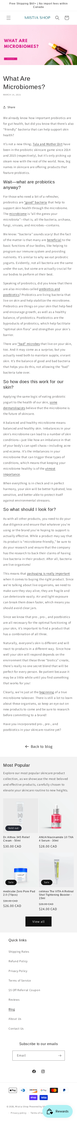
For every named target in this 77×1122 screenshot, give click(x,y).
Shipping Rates (19, 951)
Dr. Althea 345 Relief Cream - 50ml (16, 839)
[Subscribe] (60, 1056)
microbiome (18, 214)
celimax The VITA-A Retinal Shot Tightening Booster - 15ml (56, 895)
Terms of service (40, 1112)
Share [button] (11, 107)
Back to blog (42, 746)
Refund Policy (18, 961)
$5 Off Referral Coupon (24, 990)
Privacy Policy (18, 971)
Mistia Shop (22, 1106)
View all (39, 921)
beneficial (54, 240)
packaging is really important (48, 573)
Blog (12, 1009)
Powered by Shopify (40, 1106)
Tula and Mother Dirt (47, 144)
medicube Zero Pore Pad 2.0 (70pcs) (19, 893)
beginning (46, 692)
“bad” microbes (29, 344)
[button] (8, 18)
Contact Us (16, 1028)
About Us (15, 1019)
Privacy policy (19, 1112)
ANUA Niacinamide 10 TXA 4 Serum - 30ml (56, 839)
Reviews (14, 1000)
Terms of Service (20, 980)
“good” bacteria (35, 202)
